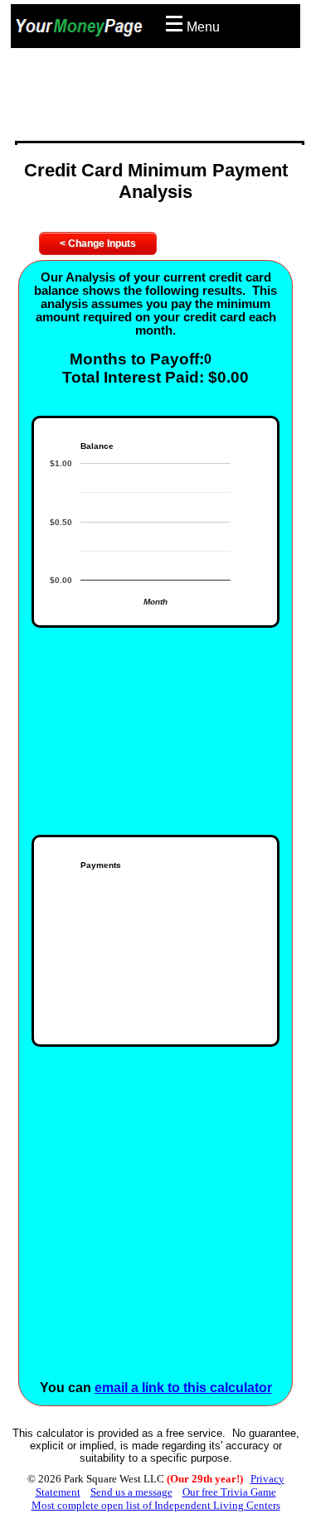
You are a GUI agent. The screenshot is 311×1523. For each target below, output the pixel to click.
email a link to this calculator (183, 1388)
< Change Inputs (98, 243)
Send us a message (131, 1492)
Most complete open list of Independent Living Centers (156, 1505)
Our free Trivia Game (229, 1492)
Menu (203, 27)
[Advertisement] (159, 99)
